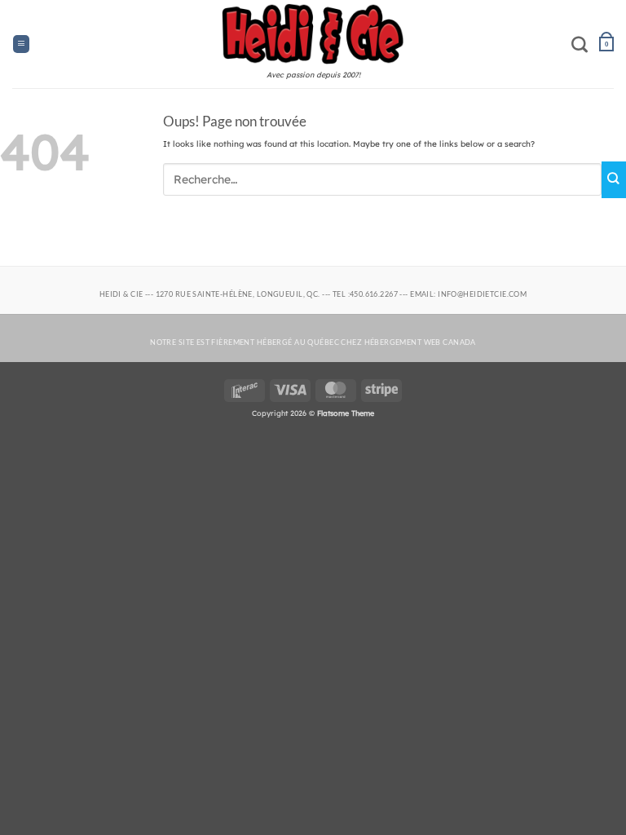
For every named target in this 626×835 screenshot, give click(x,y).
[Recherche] (579, 44)
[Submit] (614, 179)
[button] (21, 43)
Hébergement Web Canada (420, 342)
